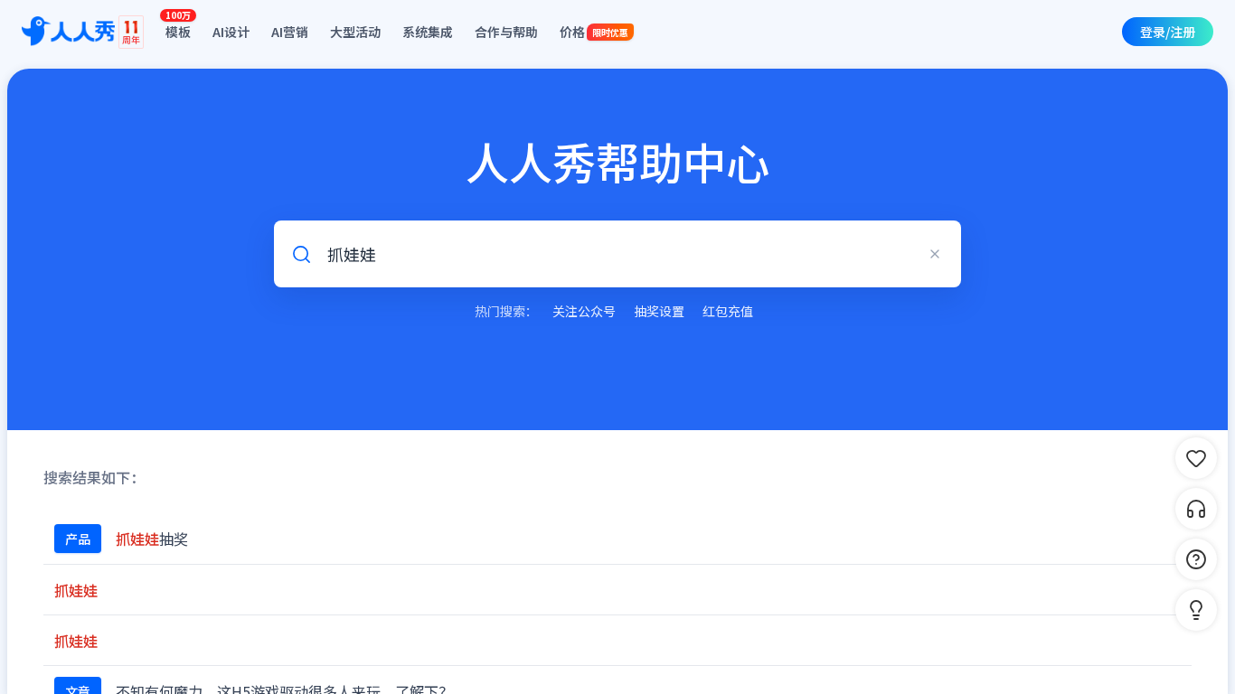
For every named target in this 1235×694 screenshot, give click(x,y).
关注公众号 (584, 311)
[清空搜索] (935, 254)
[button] (1196, 610)
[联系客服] (1196, 509)
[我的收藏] (1196, 458)
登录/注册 (1167, 32)
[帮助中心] (1196, 559)
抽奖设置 (659, 311)
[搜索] (301, 253)
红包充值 (727, 311)
